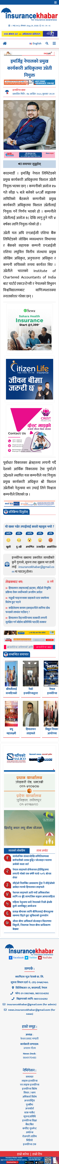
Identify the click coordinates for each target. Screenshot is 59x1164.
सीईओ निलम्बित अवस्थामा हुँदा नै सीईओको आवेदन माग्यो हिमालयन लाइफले (34, 885)
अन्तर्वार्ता (29, 1108)
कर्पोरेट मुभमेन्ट (29, 1128)
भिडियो (29, 1140)
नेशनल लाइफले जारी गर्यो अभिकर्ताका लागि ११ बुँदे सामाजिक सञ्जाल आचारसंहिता (34, 895)
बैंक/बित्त (29, 1124)
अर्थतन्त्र (29, 1132)
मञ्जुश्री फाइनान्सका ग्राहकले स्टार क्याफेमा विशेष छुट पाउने (27, 600)
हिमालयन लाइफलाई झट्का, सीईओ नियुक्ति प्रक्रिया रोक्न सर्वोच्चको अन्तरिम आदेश (28, 590)
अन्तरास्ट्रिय (29, 1100)
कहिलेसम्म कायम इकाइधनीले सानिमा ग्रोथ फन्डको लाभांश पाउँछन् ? (28, 610)
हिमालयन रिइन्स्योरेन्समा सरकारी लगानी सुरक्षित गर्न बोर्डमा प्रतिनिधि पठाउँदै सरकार (26, 620)
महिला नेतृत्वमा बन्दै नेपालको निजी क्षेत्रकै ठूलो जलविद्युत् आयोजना (32, 904)
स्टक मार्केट (29, 1112)
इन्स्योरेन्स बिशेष (29, 1089)
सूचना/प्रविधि (29, 1116)
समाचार (29, 1077)
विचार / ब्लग (30, 1093)
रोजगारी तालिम (29, 1136)
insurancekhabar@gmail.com (33, 569)
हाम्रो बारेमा (23, 1154)
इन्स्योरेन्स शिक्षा (29, 1120)
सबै (51, 582)
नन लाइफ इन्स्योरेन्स (29, 1085)
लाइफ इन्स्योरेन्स (29, 1081)
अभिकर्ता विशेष (29, 1097)
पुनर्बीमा (29, 1105)
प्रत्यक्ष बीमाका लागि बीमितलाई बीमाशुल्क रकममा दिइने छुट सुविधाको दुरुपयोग (33, 914)
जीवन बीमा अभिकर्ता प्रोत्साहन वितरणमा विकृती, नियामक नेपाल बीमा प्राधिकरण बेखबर (32, 925)
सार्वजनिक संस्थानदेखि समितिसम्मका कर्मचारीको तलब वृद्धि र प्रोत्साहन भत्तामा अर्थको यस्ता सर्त (32, 860)
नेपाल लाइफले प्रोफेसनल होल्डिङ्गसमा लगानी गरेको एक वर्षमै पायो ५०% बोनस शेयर (32, 874)
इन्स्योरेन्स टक (29, 1144)
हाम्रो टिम (37, 1154)
